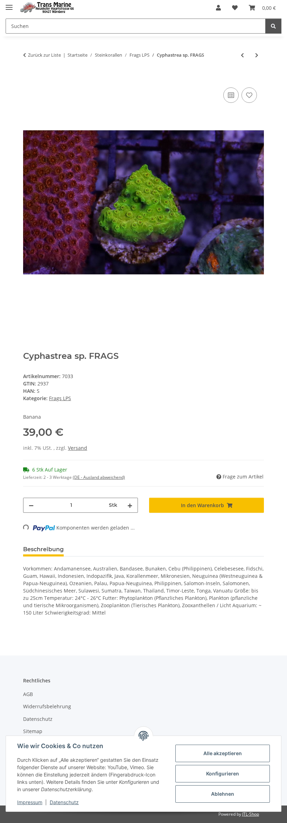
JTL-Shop (250, 814)
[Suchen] (273, 26)
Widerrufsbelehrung (47, 706)
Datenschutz (64, 802)
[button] (218, 8)
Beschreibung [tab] (43, 549)
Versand (77, 448)
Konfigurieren (222, 773)
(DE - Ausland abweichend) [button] (99, 477)
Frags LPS (60, 398)
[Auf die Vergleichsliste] (231, 95)
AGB (28, 694)
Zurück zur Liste (44, 55)
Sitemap (32, 731)
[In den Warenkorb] (28, 78)
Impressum (29, 802)
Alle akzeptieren (222, 753)
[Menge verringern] (31, 505)
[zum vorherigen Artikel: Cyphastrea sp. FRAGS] (242, 55)
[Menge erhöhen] (130, 505)
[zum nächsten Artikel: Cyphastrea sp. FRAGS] (257, 55)
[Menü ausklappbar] (9, 4)
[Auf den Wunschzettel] (249, 95)
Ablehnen (222, 794)
